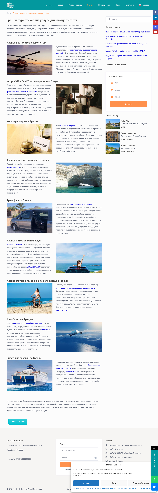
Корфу (132, 148)
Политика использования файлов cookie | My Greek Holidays (94, 488)
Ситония (124, 124)
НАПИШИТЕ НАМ (18, 422)
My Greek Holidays (116, 461)
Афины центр (126, 136)
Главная (49, 5)
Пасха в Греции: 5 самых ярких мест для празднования (128, 32)
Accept (86, 483)
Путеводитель (104, 5)
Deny (114, 483)
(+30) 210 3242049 (116, 449)
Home (9, 13)
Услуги (90, 5)
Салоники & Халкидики (138, 124)
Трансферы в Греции (19, 200)
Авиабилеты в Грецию (20, 319)
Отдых (60, 5)
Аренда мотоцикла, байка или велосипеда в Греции (37, 280)
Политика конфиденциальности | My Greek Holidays (135, 488)
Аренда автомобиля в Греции (24, 240)
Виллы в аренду (75, 5)
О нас (118, 5)
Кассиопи (125, 148)
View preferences (141, 483)
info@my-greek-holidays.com (120, 457)
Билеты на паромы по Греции (24, 358)
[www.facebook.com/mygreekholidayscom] (154, 487)
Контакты (130, 5)
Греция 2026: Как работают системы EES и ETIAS (125, 51)
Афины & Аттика (139, 136)
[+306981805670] (154, 479)
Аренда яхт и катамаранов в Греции (28, 160)
